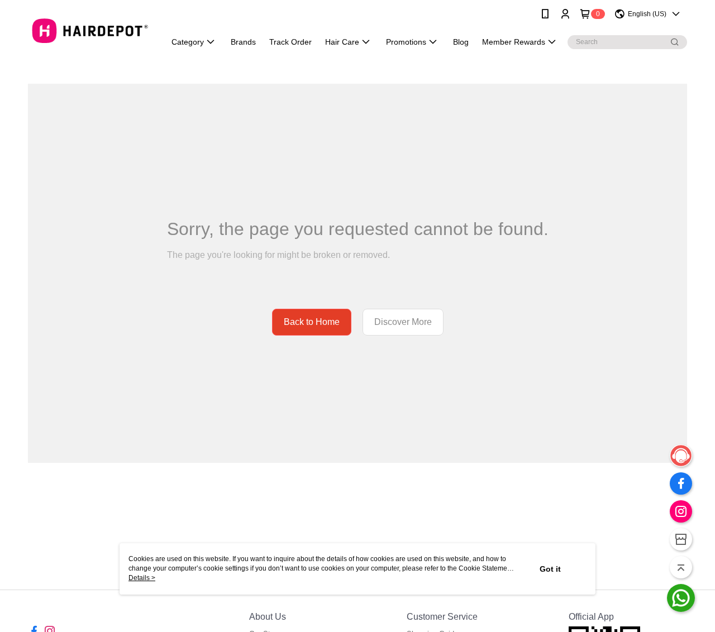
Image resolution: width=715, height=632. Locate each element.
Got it (550, 568)
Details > (141, 578)
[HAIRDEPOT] (90, 29)
